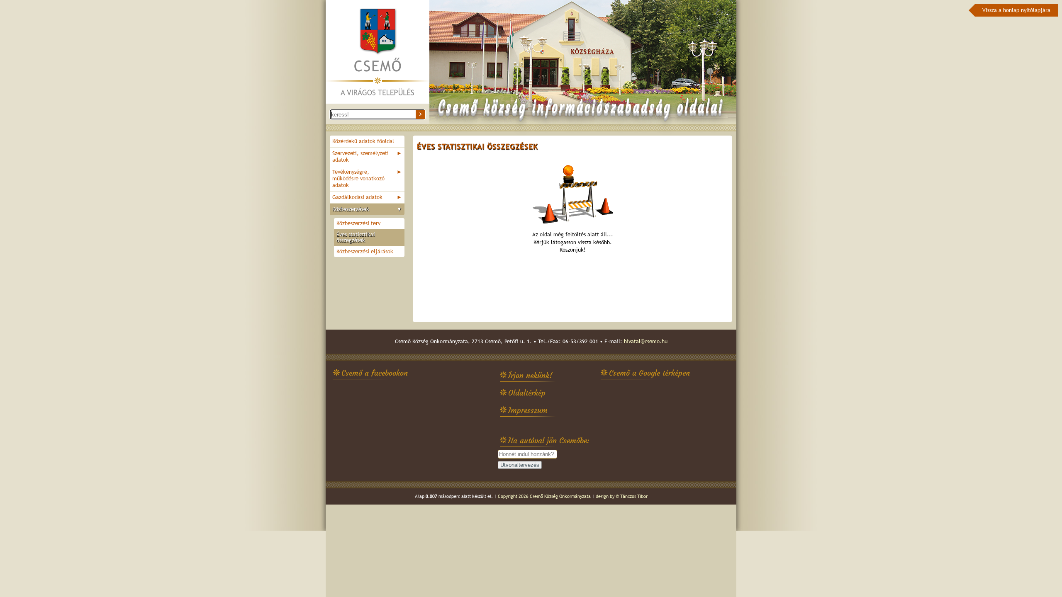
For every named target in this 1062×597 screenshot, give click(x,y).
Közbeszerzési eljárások (364, 251)
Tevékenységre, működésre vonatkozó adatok (367, 178)
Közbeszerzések (367, 209)
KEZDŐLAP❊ (377, 52)
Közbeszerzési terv (358, 223)
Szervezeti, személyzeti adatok (367, 156)
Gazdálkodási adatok (367, 197)
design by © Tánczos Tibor (622, 496)
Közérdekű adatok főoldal (363, 141)
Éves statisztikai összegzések (355, 237)
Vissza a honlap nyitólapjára (1016, 10)
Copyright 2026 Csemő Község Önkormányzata (544, 496)
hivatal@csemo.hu (645, 341)
